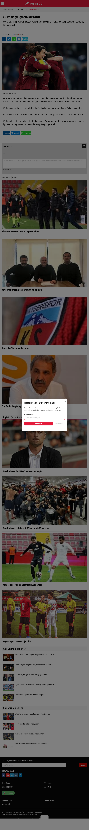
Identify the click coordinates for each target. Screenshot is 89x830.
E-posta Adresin (29, 414)
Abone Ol (38, 423)
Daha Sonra (59, 423)
